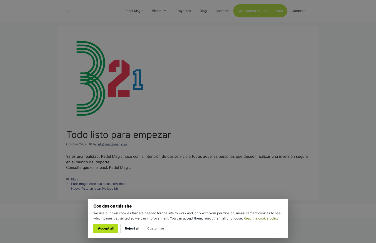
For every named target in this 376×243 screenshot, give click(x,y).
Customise (155, 228)
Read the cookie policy (261, 218)
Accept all (106, 228)
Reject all (132, 228)
